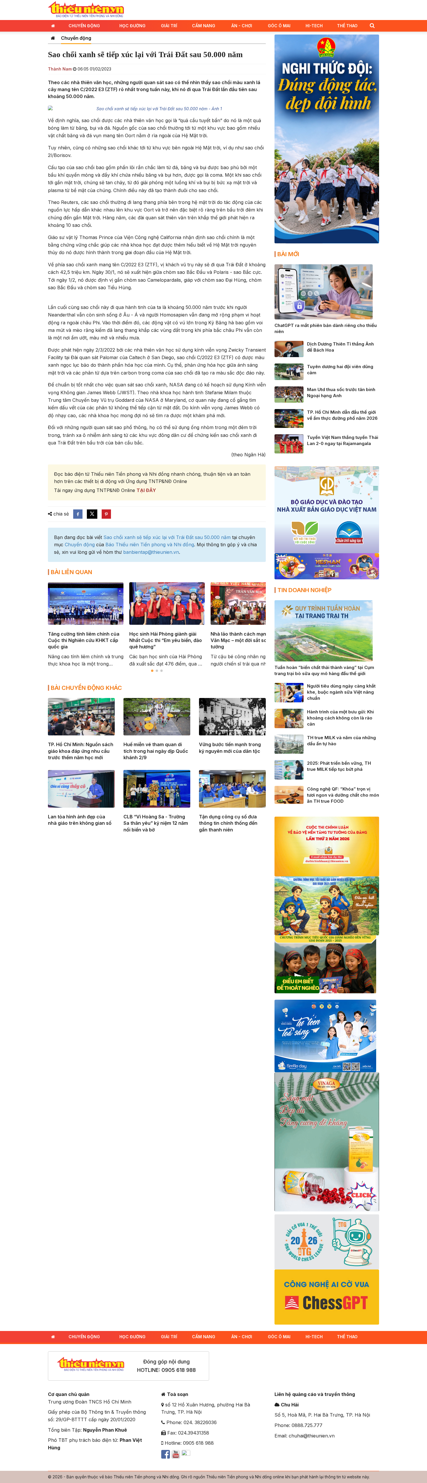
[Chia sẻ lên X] (92, 514)
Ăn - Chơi (241, 25)
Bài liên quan (71, 572)
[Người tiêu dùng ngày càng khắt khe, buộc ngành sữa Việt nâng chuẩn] (289, 692)
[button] (372, 25)
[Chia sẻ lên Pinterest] (106, 514)
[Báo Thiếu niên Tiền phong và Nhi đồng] (86, 9)
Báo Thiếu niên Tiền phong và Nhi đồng (149, 544)
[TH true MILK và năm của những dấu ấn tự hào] (289, 743)
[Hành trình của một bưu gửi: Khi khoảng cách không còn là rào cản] (289, 718)
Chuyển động (84, 25)
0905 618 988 (179, 1370)
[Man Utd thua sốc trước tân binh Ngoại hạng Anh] (289, 394)
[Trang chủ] (53, 38)
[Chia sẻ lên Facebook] (77, 514)
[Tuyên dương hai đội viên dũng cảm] (289, 371)
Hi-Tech (314, 25)
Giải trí (169, 25)
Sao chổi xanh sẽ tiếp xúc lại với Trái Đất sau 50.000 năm (167, 537)
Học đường (132, 25)
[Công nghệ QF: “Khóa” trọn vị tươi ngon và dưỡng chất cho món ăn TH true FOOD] (289, 794)
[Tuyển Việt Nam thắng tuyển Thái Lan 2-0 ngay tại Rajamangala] (289, 443)
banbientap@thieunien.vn (151, 552)
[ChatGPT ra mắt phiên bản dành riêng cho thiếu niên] (323, 291)
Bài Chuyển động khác (86, 687)
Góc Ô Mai (279, 25)
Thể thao (347, 25)
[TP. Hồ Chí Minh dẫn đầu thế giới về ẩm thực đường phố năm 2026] (289, 418)
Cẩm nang (203, 25)
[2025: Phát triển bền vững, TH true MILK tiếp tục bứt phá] (289, 769)
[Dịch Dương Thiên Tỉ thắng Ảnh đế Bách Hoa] (289, 349)
